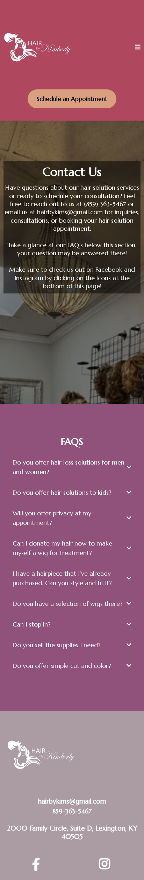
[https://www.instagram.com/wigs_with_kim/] (106, 864)
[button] (138, 47)
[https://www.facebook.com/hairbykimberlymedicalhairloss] (38, 865)
